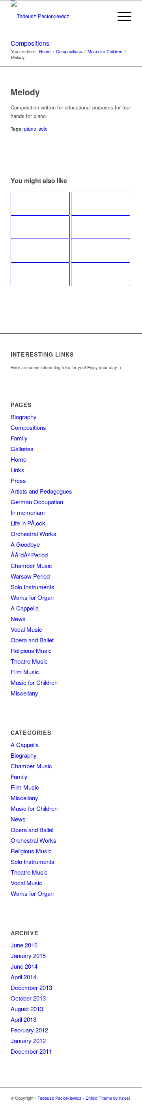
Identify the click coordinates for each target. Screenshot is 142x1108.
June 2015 (24, 945)
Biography (24, 416)
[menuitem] (102, 16)
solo (43, 129)
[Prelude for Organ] (40, 274)
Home (18, 459)
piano (30, 129)
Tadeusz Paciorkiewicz (59, 1098)
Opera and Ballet (32, 640)
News (18, 618)
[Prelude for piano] (40, 227)
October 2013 (28, 998)
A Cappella (25, 608)
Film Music (25, 672)
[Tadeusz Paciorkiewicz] (59, 16)
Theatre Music (29, 661)
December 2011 (31, 1051)
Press (18, 480)
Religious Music (31, 650)
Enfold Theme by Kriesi (108, 1098)
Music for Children (34, 682)
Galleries (22, 448)
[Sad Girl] (100, 274)
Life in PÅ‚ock (28, 523)
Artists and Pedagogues (41, 491)
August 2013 (27, 1008)
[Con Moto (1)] (100, 227)
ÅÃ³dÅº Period (29, 555)
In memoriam (28, 512)
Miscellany (24, 693)
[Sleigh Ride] (100, 203)
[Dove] (40, 203)
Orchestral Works (33, 533)
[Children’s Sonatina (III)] (40, 251)
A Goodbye (25, 544)
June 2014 (24, 966)
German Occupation (37, 502)
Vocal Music (26, 629)
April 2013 (23, 1019)
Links (17, 470)
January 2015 (28, 955)
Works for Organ (32, 597)
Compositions (30, 43)
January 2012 (28, 1040)
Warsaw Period (30, 576)
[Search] (102, 16)
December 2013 (31, 987)
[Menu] (120, 16)
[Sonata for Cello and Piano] (100, 251)
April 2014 (23, 977)
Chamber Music (31, 565)
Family (19, 438)
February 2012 (29, 1030)
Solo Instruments (32, 587)
